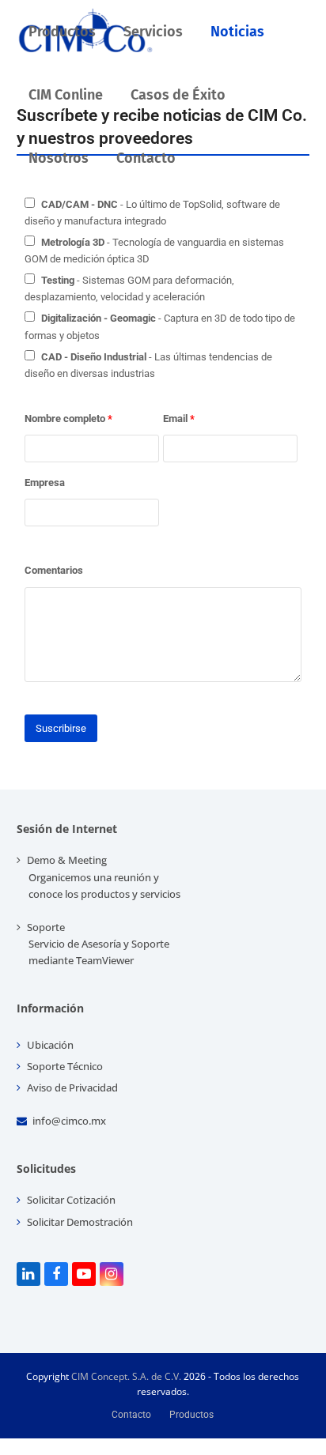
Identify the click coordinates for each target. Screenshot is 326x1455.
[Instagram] (111, 1274)
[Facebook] (56, 1274)
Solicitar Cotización (70, 1200)
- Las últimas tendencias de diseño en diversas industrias (148, 365)
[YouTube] (84, 1274)
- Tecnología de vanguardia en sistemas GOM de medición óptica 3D (154, 250)
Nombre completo (68, 418)
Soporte (97, 943)
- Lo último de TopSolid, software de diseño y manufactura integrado (152, 212)
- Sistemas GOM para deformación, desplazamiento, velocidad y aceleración (129, 288)
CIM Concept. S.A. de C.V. (126, 1376)
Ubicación (49, 1045)
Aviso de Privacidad (71, 1087)
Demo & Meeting (102, 876)
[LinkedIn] (28, 1274)
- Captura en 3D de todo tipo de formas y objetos (160, 326)
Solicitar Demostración (79, 1222)
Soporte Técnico (64, 1066)
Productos (191, 1414)
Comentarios (54, 570)
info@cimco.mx (69, 1121)
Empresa (45, 482)
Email (179, 418)
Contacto (131, 1414)
